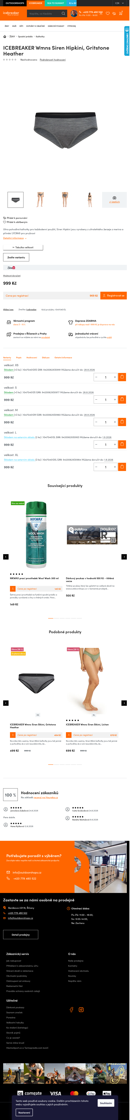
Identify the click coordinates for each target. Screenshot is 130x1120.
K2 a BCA (73, 3)
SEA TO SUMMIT (55, 3)
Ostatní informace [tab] (63, 357)
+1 (114, 201)
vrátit (109, 337)
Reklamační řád (14, 986)
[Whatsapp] (91, 1010)
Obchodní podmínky (16, 975)
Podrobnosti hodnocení (53, 59)
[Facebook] (71, 1010)
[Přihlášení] (101, 13)
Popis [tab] (18, 357)
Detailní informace (13, 238)
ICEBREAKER (35, 3)
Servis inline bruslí (15, 1042)
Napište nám (74, 980)
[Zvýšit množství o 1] (115, 377)
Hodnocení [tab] (31, 357)
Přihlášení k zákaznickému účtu (22, 965)
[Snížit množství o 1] (96, 377)
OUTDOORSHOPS (15, 3)
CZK (117, 3)
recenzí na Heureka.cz (46, 797)
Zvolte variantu (16, 257)
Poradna (10, 1017)
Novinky (72, 975)
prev (6, 557)
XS (38, 715)
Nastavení (24, 1112)
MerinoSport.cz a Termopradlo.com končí (27, 1047)
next (124, 557)
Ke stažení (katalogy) (17, 1027)
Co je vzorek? (13, 1037)
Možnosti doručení (11, 275)
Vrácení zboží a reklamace (19, 970)
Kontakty (72, 965)
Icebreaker (31, 309)
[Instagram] (81, 1010)
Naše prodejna (75, 960)
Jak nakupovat (13, 960)
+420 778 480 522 (84, 11)
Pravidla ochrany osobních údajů (23, 991)
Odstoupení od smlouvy (18, 980)
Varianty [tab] (7, 357)
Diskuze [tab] (45, 357)
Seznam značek (14, 1012)
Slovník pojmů (13, 1032)
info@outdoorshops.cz (27, 872)
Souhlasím (106, 1103)
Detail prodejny (21, 934)
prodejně (45, 337)
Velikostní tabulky (15, 1022)
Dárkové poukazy (15, 1007)
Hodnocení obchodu (78, 970)
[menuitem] (7, 26)
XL (94, 715)
